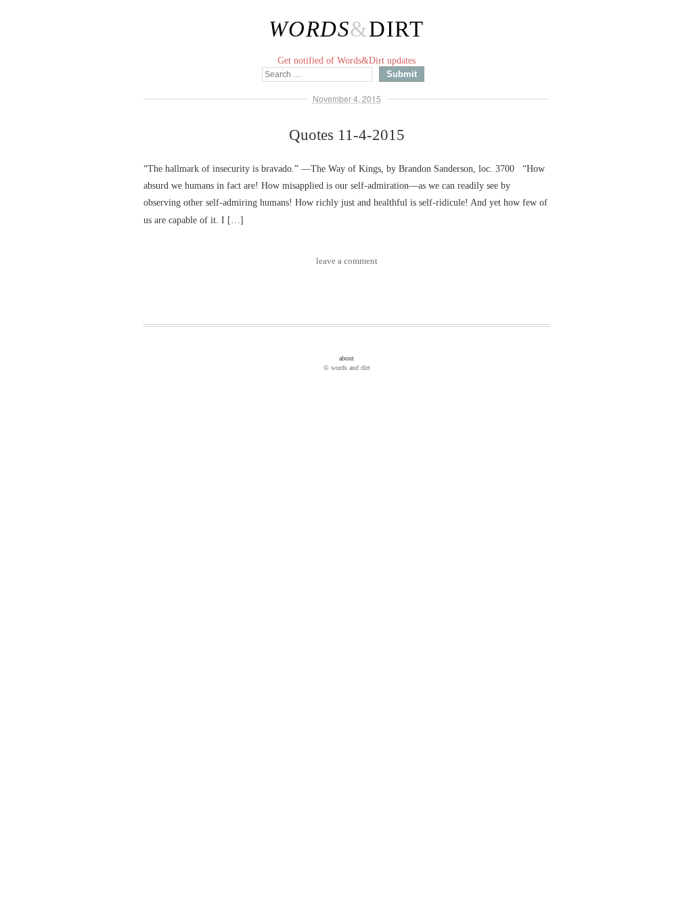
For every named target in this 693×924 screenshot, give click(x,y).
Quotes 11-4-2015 (347, 134)
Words (309, 29)
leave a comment (347, 261)
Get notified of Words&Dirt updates (346, 60)
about (346, 358)
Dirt (396, 29)
